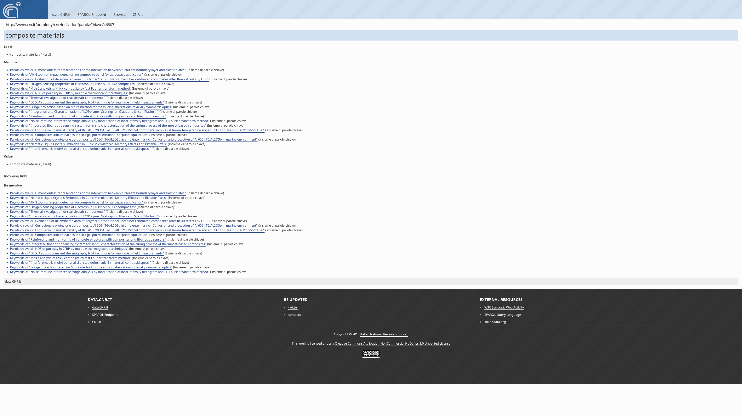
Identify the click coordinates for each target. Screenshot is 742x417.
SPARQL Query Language (502, 315)
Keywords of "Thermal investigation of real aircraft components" (57, 98)
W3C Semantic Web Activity (504, 307)
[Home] (24, 9)
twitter (293, 307)
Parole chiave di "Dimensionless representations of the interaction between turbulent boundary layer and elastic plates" (98, 70)
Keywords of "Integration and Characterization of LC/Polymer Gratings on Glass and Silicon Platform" (84, 111)
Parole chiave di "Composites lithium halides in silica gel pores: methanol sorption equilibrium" (79, 135)
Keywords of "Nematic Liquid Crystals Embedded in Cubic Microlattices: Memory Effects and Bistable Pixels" (88, 144)
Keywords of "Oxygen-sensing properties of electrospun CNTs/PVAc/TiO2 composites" (73, 84)
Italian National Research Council (384, 334)
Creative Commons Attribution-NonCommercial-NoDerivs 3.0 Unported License (392, 343)
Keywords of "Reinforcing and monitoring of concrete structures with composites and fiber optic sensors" (88, 116)
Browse (119, 14)
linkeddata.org (495, 322)
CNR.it (138, 14)
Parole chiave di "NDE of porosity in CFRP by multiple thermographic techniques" (69, 93)
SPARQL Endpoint (92, 14)
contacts (294, 315)
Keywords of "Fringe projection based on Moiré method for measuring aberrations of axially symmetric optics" (91, 107)
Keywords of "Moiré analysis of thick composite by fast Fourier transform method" (70, 88)
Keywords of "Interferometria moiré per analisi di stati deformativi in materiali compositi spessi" (80, 149)
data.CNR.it (61, 14)
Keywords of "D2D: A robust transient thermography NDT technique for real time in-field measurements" (87, 102)
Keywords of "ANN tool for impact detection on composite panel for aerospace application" (77, 74)
